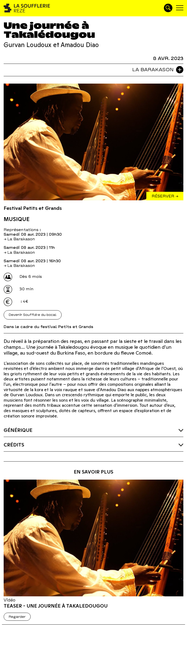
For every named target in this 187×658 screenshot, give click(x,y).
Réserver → (165, 196)
